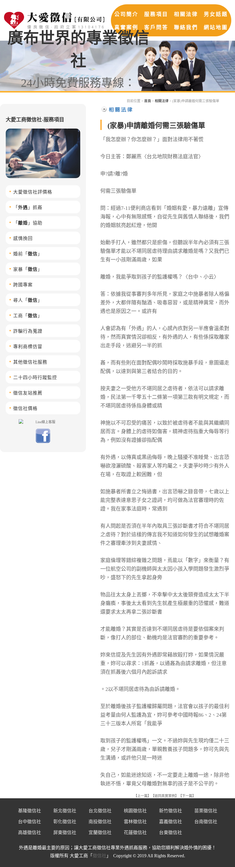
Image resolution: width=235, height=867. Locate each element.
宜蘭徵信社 (100, 832)
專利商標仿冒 (27, 346)
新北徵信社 (64, 810)
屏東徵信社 (64, 832)
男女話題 (216, 14)
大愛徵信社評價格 (32, 192)
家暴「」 (27, 269)
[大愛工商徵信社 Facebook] (43, 442)
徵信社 (99, 855)
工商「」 (27, 315)
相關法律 (186, 14)
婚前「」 (27, 253)
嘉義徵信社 (170, 821)
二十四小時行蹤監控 (35, 377)
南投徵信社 (100, 821)
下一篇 (187, 796)
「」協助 (27, 222)
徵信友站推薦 (27, 393)
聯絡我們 (186, 27)
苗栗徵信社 (205, 810)
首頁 (147, 101)
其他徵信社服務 (30, 362)
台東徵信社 (170, 832)
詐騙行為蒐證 (27, 331)
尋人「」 (27, 300)
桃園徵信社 (135, 810)
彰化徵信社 (64, 821)
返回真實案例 (164, 796)
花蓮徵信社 (135, 832)
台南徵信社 (205, 821)
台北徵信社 (100, 810)
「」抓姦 (27, 207)
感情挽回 (23, 238)
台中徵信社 (29, 821)
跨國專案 (23, 284)
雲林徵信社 (135, 821)
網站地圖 (216, 27)
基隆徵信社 (29, 810)
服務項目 (156, 14)
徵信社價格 (25, 408)
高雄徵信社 (29, 832)
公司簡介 (126, 14)
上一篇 (142, 796)
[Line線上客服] (43, 421)
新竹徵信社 (170, 810)
